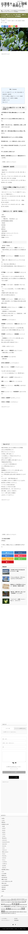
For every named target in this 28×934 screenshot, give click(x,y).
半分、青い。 (4, 855)
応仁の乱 (21, 906)
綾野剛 (13, 911)
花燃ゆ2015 (4, 889)
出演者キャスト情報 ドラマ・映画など (17, 928)
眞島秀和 (10, 911)
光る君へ (3, 818)
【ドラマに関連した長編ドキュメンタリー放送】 (12, 96)
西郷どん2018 (4, 883)
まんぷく (3, 853)
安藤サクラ (13, 20)
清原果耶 (3, 20)
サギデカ (11, 900)
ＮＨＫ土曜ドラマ (13, 913)
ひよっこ (3, 859)
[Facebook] (15, 924)
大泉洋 (12, 906)
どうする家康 (4, 873)
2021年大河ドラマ (4, 899)
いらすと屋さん (4, 918)
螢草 (15, 911)
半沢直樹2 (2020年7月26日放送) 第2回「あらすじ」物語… (18, 570)
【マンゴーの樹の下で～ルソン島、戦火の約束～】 (13, 92)
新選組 (8, 909)
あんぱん (3, 830)
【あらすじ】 (5, 102)
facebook (22, 1)
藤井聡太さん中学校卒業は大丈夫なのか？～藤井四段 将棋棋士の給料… (18, 585)
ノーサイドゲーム (24, 900)
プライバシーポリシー (5, 920)
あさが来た (4, 865)
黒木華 (8, 913)
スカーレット (4, 849)
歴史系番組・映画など (5, 869)
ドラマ (3, 871)
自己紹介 (16, 918)
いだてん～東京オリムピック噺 (7, 881)
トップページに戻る (14, 777)
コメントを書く (4, 22)
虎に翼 (3, 826)
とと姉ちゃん (4, 863)
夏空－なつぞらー (5, 851)
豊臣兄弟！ (3, 822)
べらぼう (3, 820)
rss (18, 1)
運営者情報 (16, 920)
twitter (20, 1)
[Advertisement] (14, 69)
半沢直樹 (15, 904)
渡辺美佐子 (19, 20)
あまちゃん (4, 867)
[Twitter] (13, 924)
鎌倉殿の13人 (4, 875)
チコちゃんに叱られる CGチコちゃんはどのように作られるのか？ (18, 578)
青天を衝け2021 (4, 877)
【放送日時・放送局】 (7, 94)
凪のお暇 (9, 904)
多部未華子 (7, 906)
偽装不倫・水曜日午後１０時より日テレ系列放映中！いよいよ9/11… (18, 592)
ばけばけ (3, 832)
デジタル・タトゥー (17, 900)
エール (3, 847)
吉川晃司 (23, 904)
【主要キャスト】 (6, 100)
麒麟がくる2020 (4, 879)
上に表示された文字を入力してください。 (14, 766)
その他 (3, 891)
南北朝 (21, 904)
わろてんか (4, 857)
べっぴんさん (4, 861)
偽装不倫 (6, 904)
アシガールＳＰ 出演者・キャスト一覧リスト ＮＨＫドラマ (18, 600)
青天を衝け (5, 913)
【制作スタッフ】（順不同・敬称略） (10, 98)
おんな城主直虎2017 (5, 885)
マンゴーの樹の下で (8, 20)
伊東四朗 (23, 20)
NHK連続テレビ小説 (5, 824)
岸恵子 (17, 20)
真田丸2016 (4, 887)
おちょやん (4, 845)
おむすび (3, 828)
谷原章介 (18, 911)
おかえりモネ (20, 899)
